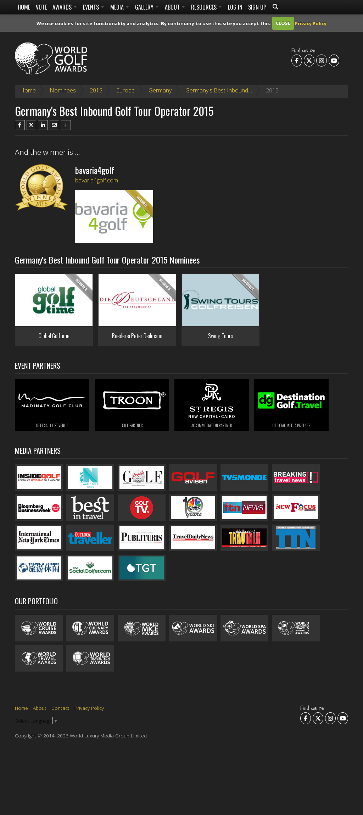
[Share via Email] (54, 125)
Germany (160, 90)
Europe (125, 90)
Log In (235, 7)
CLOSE (283, 23)
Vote (41, 7)
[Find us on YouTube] (334, 60)
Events (91, 7)
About (173, 7)
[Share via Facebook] (19, 125)
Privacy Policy (310, 23)
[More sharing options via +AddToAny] (66, 125)
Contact (60, 707)
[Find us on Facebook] (296, 60)
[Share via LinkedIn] (43, 125)
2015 (96, 90)
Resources (204, 7)
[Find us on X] (309, 60)
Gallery (145, 7)
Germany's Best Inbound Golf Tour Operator (241, 90)
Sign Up (257, 7)
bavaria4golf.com (96, 180)
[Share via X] (31, 125)
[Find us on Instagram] (321, 60)
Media (117, 7)
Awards (62, 7)
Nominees (63, 90)
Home (24, 7)
